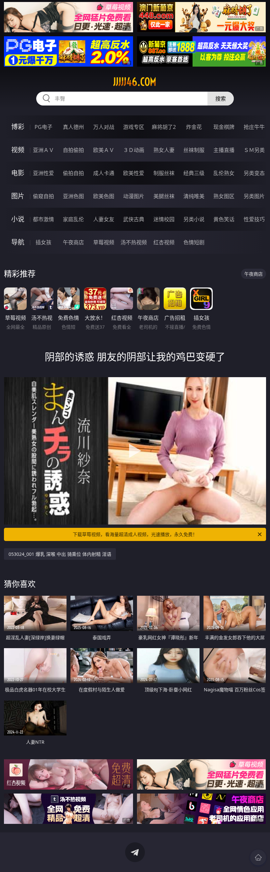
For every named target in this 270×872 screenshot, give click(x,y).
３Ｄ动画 (133, 150)
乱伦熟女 (223, 173)
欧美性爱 (133, 173)
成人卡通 (103, 173)
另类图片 (254, 196)
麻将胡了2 (164, 127)
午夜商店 (73, 242)
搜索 (220, 98)
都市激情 (43, 219)
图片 (17, 196)
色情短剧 (193, 242)
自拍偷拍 (73, 150)
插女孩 (43, 242)
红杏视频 (164, 242)
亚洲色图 (73, 196)
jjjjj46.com (134, 81)
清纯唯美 (193, 196)
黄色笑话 (223, 219)
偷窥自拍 (43, 196)
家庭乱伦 (73, 219)
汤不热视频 (134, 242)
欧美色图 (103, 196)
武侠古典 (133, 219)
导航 (17, 242)
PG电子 (43, 127)
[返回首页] (258, 857)
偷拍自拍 (73, 173)
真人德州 (73, 127)
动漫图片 (133, 196)
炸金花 (194, 127)
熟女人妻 (164, 150)
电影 (17, 172)
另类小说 (193, 219)
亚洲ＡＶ (43, 150)
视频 (17, 149)
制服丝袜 (164, 173)
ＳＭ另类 (254, 150)
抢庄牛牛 (254, 127)
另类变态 (254, 173)
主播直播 (223, 150)
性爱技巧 (254, 219)
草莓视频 (103, 242)
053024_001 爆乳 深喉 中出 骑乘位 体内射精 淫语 (60, 554)
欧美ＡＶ (103, 150)
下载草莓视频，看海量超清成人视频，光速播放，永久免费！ (135, 534)
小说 (17, 219)
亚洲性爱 (43, 173)
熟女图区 (223, 196)
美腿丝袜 (164, 196)
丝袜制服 (193, 150)
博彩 (17, 126)
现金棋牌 (223, 127)
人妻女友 (103, 219)
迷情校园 (164, 219)
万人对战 (103, 127)
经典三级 (193, 173)
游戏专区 (133, 127)
